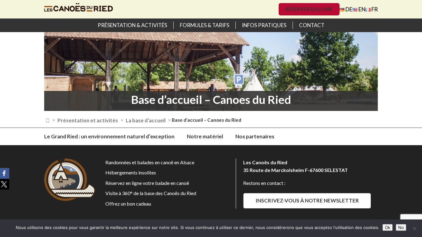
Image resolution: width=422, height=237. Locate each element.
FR (374, 9)
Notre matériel (205, 136)
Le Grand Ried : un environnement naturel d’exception (109, 136)
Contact (311, 25)
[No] (414, 228)
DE (348, 9)
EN (361, 9)
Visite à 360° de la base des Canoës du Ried (150, 193)
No (401, 227)
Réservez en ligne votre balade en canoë (147, 183)
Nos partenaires (254, 136)
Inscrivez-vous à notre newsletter (307, 200)
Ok (387, 227)
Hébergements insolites (130, 172)
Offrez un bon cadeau (128, 203)
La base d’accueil (146, 120)
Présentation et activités (87, 120)
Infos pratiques (264, 25)
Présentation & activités (132, 25)
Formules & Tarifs (204, 25)
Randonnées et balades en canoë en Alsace (149, 162)
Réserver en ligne (308, 9)
